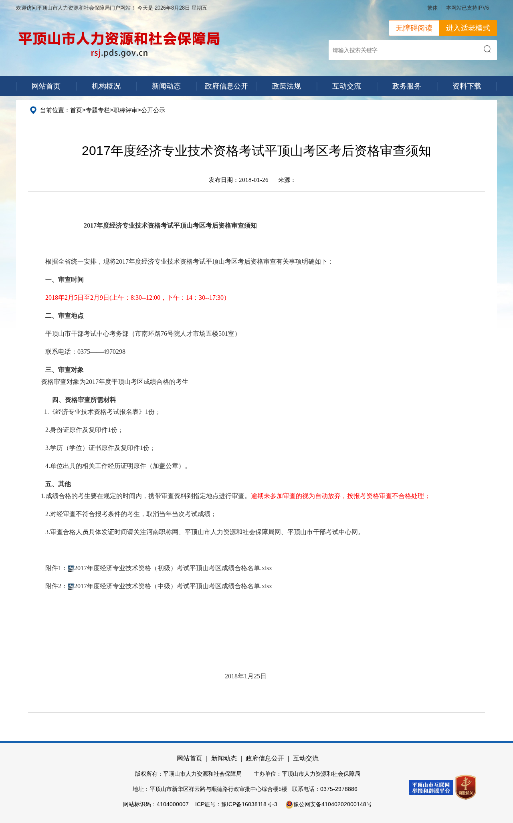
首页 (76, 110)
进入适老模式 (468, 28)
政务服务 (406, 86)
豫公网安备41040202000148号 (332, 804)
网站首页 (46, 86)
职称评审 (125, 110)
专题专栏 (98, 110)
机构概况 (106, 86)
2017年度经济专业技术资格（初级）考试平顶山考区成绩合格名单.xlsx (173, 568)
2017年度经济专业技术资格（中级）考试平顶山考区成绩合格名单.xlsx (173, 586)
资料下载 (466, 86)
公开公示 (153, 110)
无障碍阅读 (414, 28)
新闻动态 (166, 86)
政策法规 (286, 86)
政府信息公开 (226, 86)
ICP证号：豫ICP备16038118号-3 (236, 804)
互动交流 (346, 86)
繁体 (432, 8)
